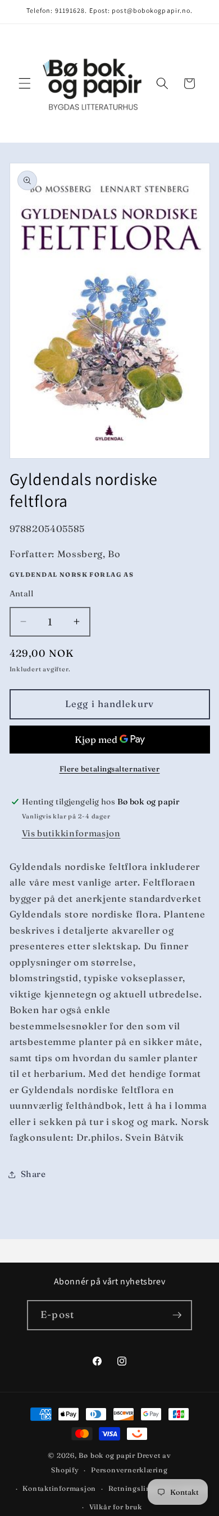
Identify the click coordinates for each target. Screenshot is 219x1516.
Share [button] (33, 1174)
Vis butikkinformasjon (71, 833)
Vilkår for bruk (115, 1507)
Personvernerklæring (129, 1470)
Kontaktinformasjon (59, 1488)
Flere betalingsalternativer (110, 768)
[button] (24, 83)
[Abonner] (176, 1315)
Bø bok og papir (107, 1455)
